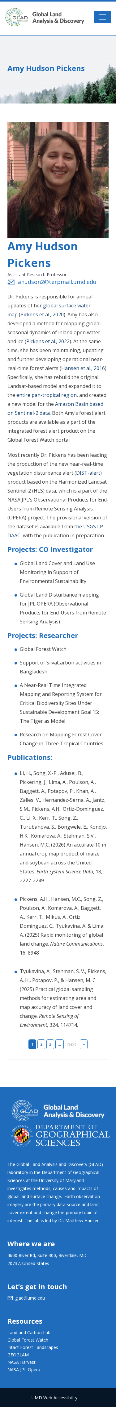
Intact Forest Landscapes (32, 1347)
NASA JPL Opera (23, 1369)
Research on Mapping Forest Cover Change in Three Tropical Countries (61, 739)
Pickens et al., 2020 (42, 314)
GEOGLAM (18, 1355)
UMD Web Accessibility (54, 1398)
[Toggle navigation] (102, 17)
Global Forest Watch (43, 649)
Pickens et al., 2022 (48, 341)
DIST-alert (88, 472)
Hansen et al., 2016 (83, 368)
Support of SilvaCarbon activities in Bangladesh (60, 667)
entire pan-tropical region (46, 395)
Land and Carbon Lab (28, 1332)
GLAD (44, 17)
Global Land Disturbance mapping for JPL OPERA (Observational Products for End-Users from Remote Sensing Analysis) (63, 608)
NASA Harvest (21, 1362)
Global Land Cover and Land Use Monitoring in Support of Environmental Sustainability (57, 572)
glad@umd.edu (30, 1298)
